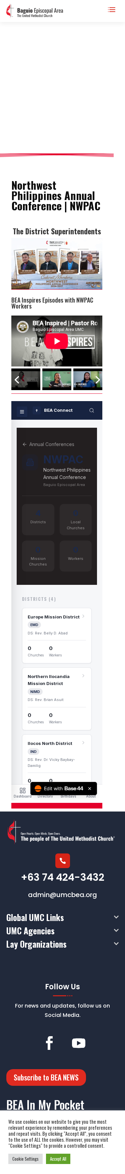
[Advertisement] (62, 87)
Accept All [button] (58, 1158)
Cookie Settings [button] (25, 1158)
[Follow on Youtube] (78, 1043)
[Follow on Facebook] (49, 1043)
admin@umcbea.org (62, 894)
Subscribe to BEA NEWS (46, 1077)
